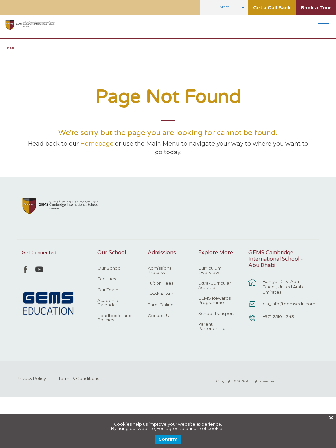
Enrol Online (161, 305)
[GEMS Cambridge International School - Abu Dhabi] (30, 24)
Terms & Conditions (78, 378)
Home (10, 48)
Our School (109, 268)
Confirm (168, 439)
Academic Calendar (108, 302)
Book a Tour (316, 7)
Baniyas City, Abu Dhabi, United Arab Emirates (283, 287)
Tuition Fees (160, 283)
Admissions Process (159, 270)
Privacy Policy (31, 378)
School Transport (216, 313)
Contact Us (159, 316)
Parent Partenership (212, 326)
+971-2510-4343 (278, 316)
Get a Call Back (272, 7)
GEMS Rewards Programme (214, 300)
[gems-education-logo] (48, 303)
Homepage (97, 143)
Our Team (107, 290)
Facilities (106, 279)
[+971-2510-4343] (252, 321)
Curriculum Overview (209, 270)
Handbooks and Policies (114, 318)
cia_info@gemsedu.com (287, 303)
